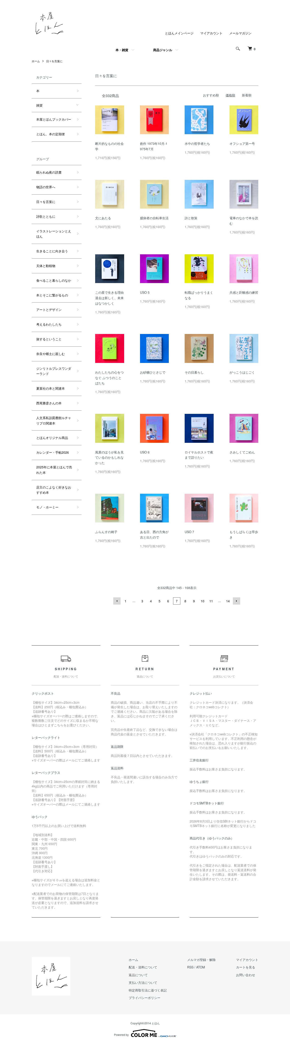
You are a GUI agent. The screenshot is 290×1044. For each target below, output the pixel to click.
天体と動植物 (45, 265)
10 (202, 601)
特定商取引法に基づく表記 (148, 990)
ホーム (36, 61)
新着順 (246, 95)
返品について (138, 974)
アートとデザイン (49, 309)
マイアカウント (211, 33)
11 (211, 601)
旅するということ (49, 339)
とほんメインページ (179, 33)
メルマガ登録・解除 (201, 959)
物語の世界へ (45, 187)
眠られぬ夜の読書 (49, 172)
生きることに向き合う (52, 251)
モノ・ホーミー (47, 507)
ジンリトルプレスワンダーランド (53, 371)
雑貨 (39, 105)
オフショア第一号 (242, 143)
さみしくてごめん (242, 452)
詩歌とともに (45, 216)
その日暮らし (194, 372)
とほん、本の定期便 (50, 134)
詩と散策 (191, 218)
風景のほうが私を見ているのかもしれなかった (109, 457)
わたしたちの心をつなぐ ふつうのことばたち (109, 377)
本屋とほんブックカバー (53, 119)
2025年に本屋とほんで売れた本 (54, 470)
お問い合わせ (245, 974)
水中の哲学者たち (197, 143)
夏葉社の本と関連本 (50, 388)
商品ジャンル (162, 50)
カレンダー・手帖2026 (52, 452)
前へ (117, 601)
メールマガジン (240, 33)
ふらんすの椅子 (106, 531)
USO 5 (145, 292)
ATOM (200, 967)
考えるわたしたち (49, 324)
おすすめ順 (211, 95)
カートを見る (245, 967)
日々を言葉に (54, 61)
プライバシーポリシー (144, 997)
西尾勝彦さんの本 (49, 403)
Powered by (121, 1035)
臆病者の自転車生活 (154, 218)
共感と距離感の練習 (244, 292)
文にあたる (103, 218)
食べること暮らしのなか (53, 280)
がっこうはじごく (242, 372)
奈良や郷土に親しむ (50, 353)
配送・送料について (143, 967)
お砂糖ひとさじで (152, 372)
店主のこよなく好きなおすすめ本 (53, 490)
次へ (236, 601)
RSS (190, 967)
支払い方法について (143, 982)
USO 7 (189, 531)
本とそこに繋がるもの (52, 295)
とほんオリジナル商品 (52, 437)
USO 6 (145, 452)
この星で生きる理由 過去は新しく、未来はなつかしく (109, 297)
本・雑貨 (122, 50)
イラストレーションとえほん (53, 234)
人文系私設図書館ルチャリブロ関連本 (53, 420)
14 (228, 601)
